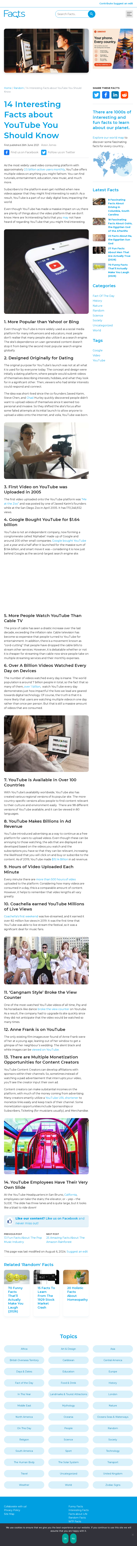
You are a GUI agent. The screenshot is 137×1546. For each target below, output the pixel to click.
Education (68, 1371)
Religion (24, 1439)
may (65, 217)
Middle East (24, 1405)
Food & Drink (68, 1382)
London (112, 1394)
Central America (113, 1360)
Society (97, 320)
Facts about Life (77, 1513)
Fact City (14, 14)
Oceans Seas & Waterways (112, 1416)
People (68, 1428)
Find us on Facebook (24, 152)
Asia (112, 1348)
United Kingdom (112, 1473)
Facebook (105, 95)
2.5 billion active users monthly (44, 169)
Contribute (106, 3)
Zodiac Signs (112, 1484)
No (73, 1538)
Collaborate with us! (15, 1506)
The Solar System (68, 1462)
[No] (132, 1534)
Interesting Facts (78, 1510)
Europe (113, 1371)
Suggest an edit (123, 3)
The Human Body (24, 1462)
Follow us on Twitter (61, 152)
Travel (24, 1473)
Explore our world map (108, 137)
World (97, 330)
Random (19, 88)
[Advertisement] (46, 584)
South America (24, 1450)
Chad (30, 397)
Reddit (124, 95)
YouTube (99, 360)
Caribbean (68, 1360)
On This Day (24, 1428)
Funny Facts (75, 1506)
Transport (112, 1462)
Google (98, 350)
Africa (24, 1348)
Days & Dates (24, 1371)
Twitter (96, 95)
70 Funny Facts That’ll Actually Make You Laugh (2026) (15, 1299)
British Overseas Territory (24, 1360)
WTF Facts (74, 1521)
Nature (97, 305)
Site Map (9, 1513)
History (97, 300)
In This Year (24, 1394)
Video (96, 355)
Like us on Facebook (62, 1218)
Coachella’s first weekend (21, 916)
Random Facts (77, 1517)
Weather (24, 1484)
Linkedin (115, 95)
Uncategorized (103, 325)
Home (8, 88)
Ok (65, 1538)
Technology (113, 1450)
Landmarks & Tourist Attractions (68, 1394)
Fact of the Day (103, 295)
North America (24, 1416)
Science (98, 315)
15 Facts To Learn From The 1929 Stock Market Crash (46, 1297)
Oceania (68, 1416)
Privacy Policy (12, 1510)
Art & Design (68, 1348)
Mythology (68, 1405)
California (70, 1194)
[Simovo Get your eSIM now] (113, 68)
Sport (68, 1450)
